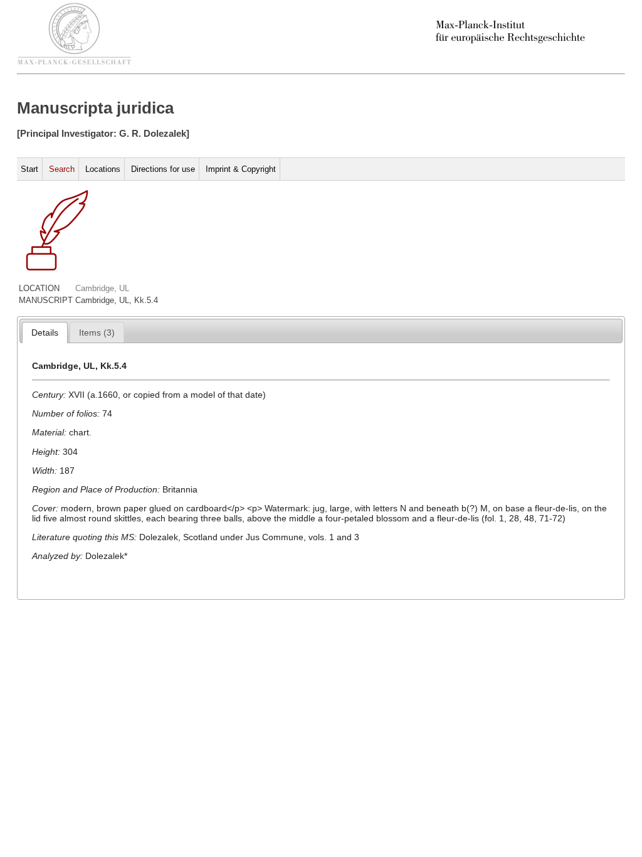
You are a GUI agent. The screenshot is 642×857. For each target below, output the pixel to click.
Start (29, 169)
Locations (102, 169)
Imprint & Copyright (241, 169)
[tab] (45, 332)
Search (62, 169)
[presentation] (45, 332)
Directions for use (163, 169)
